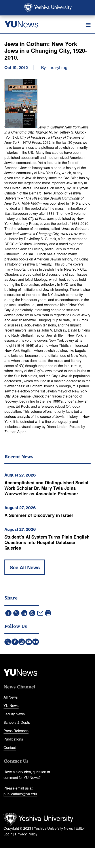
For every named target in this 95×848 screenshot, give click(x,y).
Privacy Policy (26, 834)
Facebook (14, 642)
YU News (11, 705)
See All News (25, 567)
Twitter (7, 642)
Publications (13, 739)
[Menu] (88, 25)
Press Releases (16, 730)
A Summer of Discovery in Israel (38, 515)
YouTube (28, 642)
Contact (10, 747)
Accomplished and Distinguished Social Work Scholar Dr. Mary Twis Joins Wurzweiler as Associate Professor (46, 488)
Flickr (35, 642)
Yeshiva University (48, 7)
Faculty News (14, 713)
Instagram (21, 642)
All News (11, 697)
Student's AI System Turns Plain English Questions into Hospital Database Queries (46, 542)
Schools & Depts (17, 722)
